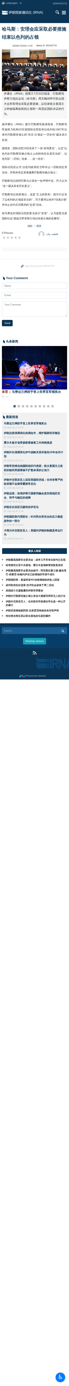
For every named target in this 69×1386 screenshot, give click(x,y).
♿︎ (60, 1377)
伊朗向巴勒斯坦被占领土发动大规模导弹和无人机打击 (36, 595)
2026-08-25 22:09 (15, 525)
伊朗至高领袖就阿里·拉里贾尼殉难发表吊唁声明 (32, 610)
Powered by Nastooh (36, 676)
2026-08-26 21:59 (15, 511)
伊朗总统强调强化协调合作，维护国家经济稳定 (32, 433)
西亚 (38, 226)
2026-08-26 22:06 (15, 488)
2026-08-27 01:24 (15, 447)
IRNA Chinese (30, 12)
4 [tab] (27, 406)
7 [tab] (40, 406)
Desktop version (34, 641)
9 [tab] (48, 406)
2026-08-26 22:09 (15, 474)
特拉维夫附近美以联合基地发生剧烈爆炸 (28, 615)
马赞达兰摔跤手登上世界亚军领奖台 (31, 391)
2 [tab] (19, 406)
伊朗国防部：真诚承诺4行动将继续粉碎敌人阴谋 (32, 579)
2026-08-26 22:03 (15, 501)
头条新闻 (12, 341)
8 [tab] (44, 406)
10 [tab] (52, 406)
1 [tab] (14, 406)
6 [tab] (35, 406)
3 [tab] (23, 406)
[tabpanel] (34, 372)
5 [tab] (31, 406)
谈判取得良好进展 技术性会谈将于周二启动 (30, 585)
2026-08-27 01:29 (15, 437)
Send (7, 323)
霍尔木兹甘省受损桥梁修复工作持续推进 (28, 442)
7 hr (7, 397)
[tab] (34, 551)
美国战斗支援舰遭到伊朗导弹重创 (24, 590)
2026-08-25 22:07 (15, 539)
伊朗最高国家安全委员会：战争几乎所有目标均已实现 (36, 559)
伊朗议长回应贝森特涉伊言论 (21, 507)
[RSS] (34, 653)
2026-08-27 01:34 (15, 427)
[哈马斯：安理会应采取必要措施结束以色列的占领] (34, 70)
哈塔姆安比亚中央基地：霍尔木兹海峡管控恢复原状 (34, 565)
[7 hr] (34, 368)
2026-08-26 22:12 (15, 460)
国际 (30, 226)
